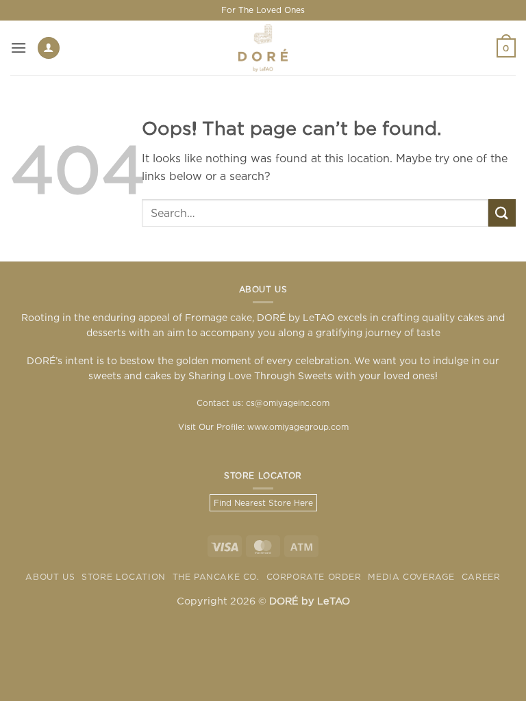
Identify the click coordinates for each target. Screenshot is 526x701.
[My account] (49, 48)
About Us (50, 576)
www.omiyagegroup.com (298, 426)
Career (481, 576)
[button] (18, 47)
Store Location (124, 576)
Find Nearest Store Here (263, 502)
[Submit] (502, 212)
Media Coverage (411, 576)
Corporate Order (314, 576)
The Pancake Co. (216, 576)
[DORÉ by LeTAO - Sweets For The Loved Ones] (263, 48)
